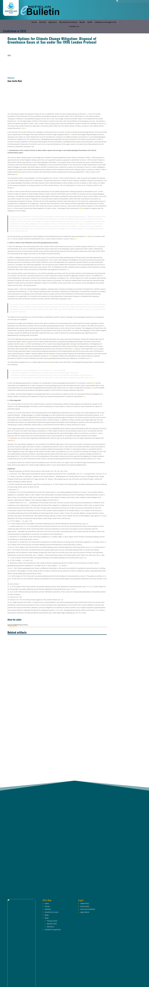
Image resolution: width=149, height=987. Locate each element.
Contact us (74, 26)
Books (82, 22)
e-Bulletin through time (105, 22)
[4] (91, 167)
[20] (91, 388)
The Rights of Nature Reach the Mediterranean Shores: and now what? (32, 724)
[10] (86, 236)
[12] (67, 269)
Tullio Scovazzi (22, 707)
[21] (84, 396)
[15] (73, 349)
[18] (64, 370)
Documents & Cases (68, 22)
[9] (26, 231)
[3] (70, 134)
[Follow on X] (123, 902)
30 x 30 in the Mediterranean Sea (19, 668)
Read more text (14, 697)
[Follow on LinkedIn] (130, 902)
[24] (9, 438)
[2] (25, 128)
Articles (42, 22)
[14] (25, 344)
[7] (13, 188)
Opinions (53, 22)
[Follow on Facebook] (116, 902)
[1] (86, 114)
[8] (80, 208)
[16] (49, 356)
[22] (47, 431)
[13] (28, 291)
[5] (101, 169)
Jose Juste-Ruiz (15, 81)
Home (34, 22)
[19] (93, 383)
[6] (17, 174)
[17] (90, 358)
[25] (13, 440)
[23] (96, 433)
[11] (75, 239)
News (89, 22)
